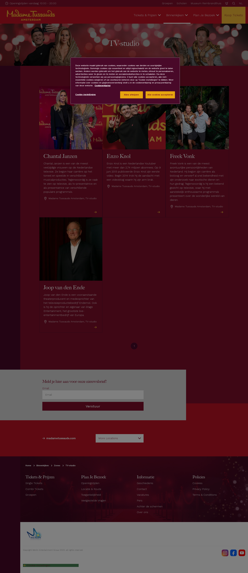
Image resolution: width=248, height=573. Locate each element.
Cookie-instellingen (85, 94)
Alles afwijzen (131, 95)
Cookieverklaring (103, 85)
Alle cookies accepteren (160, 95)
